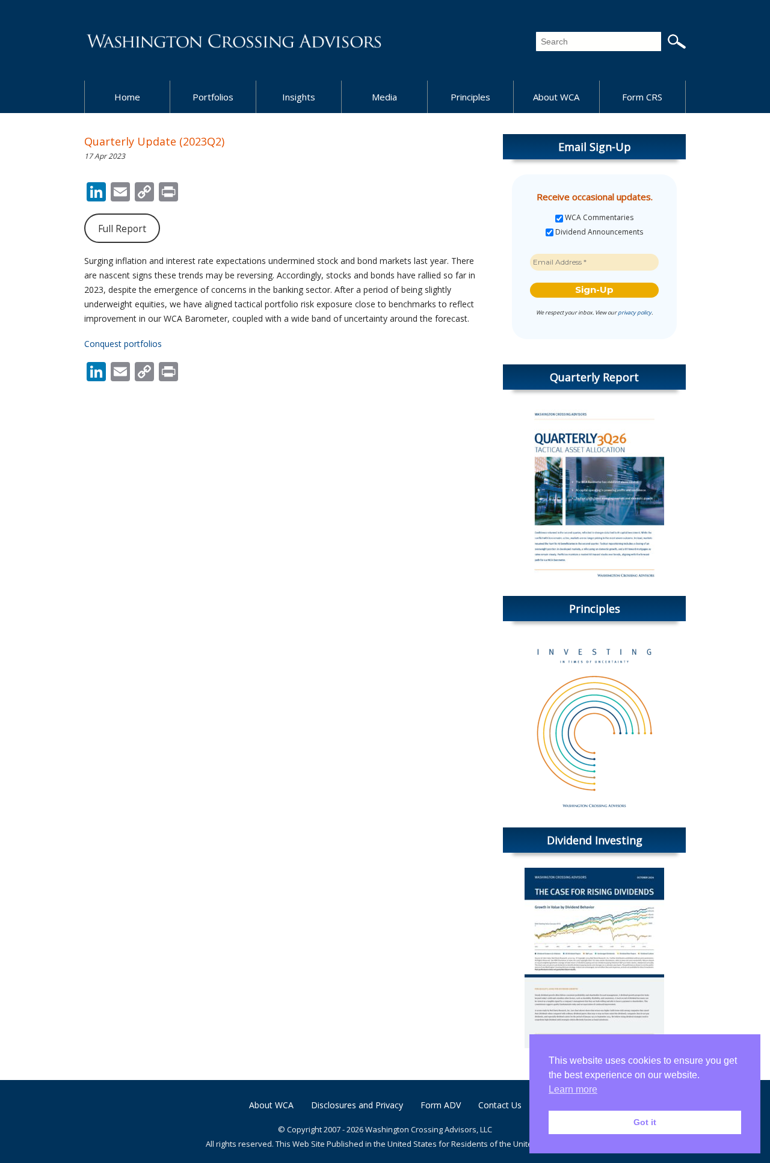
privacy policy (634, 312)
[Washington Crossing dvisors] (234, 40)
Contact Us (500, 1105)
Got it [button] (644, 1122)
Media (384, 97)
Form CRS (642, 97)
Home (127, 97)
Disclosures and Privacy (357, 1105)
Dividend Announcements (598, 232)
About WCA (556, 97)
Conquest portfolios (123, 343)
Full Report (122, 228)
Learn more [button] (573, 1089)
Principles (470, 97)
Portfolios (212, 97)
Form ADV (440, 1105)
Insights (298, 97)
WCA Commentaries (598, 217)
